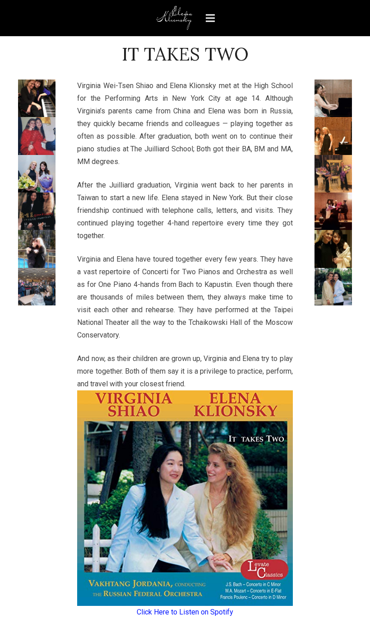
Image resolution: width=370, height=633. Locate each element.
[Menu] (210, 18)
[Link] (174, 18)
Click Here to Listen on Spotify (185, 612)
